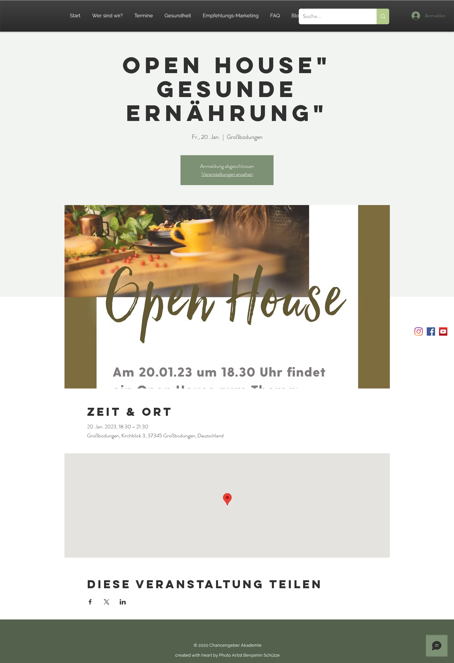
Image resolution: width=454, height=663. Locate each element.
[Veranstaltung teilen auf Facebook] (90, 602)
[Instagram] (418, 331)
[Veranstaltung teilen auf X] (106, 602)
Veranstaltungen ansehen (227, 174)
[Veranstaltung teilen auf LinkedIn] (123, 602)
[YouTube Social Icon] (443, 331)
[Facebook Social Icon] (431, 331)
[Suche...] (383, 16)
